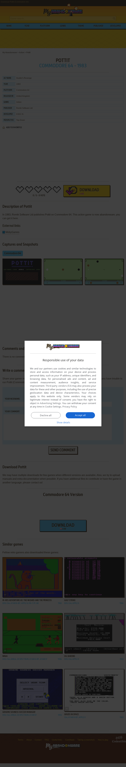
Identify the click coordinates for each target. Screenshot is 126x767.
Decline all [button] (45, 415)
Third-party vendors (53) (58, 385)
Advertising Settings (50, 403)
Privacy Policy (69, 406)
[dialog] (63, 383)
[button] (63, 422)
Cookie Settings (53, 406)
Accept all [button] (80, 415)
